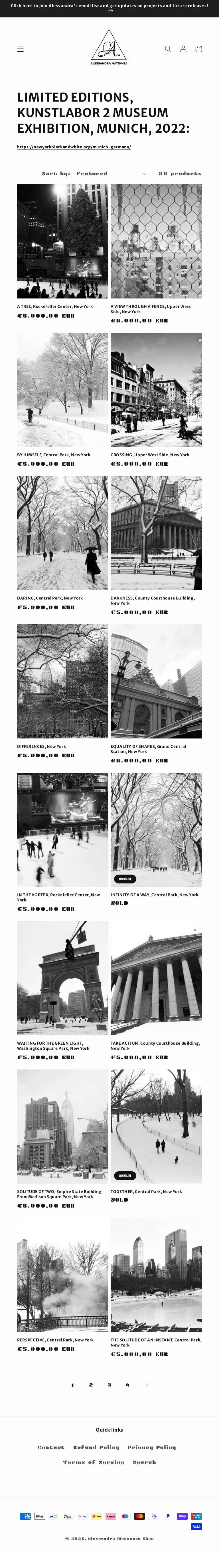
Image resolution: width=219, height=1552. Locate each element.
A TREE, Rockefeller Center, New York (55, 306)
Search (144, 1462)
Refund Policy (96, 1447)
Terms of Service (94, 1462)
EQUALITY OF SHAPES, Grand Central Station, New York (148, 749)
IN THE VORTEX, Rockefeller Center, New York (58, 898)
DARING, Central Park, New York (50, 598)
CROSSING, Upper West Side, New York (150, 455)
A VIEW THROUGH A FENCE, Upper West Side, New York (151, 309)
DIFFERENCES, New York (41, 746)
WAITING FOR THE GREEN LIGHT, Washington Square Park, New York (53, 1046)
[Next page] (146, 1384)
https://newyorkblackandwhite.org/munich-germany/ (74, 147)
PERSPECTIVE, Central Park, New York (55, 1340)
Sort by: (56, 174)
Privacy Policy (152, 1447)
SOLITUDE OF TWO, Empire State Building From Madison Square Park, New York (59, 1194)
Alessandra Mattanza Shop (121, 1538)
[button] (20, 48)
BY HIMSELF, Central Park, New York (53, 455)
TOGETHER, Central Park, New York (146, 1191)
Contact (51, 1447)
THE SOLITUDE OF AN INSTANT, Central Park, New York (156, 1343)
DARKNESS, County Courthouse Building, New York (153, 601)
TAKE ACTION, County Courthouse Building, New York (155, 1046)
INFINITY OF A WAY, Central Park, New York (154, 895)
